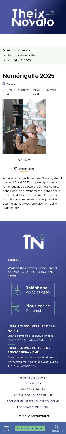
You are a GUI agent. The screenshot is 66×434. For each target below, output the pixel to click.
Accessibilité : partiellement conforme (33, 401)
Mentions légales (33, 389)
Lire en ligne (28, 169)
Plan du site (33, 383)
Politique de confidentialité (33, 395)
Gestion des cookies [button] (33, 377)
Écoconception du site (33, 407)
